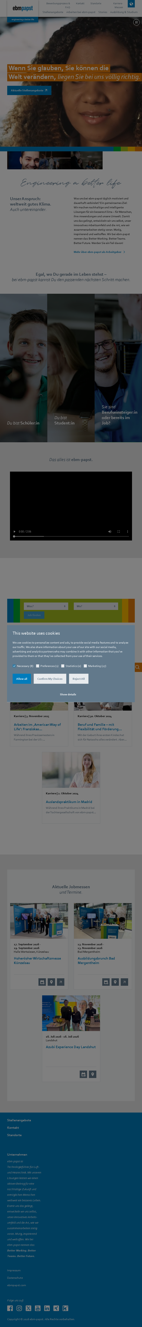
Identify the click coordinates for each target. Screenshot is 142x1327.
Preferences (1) (49, 665)
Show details (68, 694)
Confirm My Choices (49, 678)
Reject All (79, 678)
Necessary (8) (25, 665)
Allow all (21, 678)
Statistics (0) (73, 665)
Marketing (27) (97, 665)
